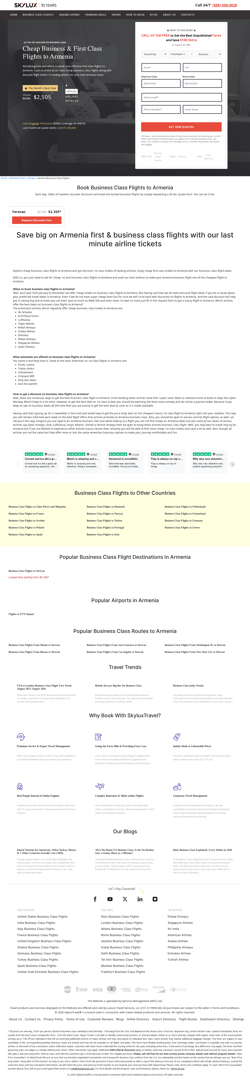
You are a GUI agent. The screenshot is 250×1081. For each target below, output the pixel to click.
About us (169, 14)
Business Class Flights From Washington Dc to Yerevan (195, 645)
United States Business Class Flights (42, 916)
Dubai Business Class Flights (120, 947)
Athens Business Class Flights (121, 929)
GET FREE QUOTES (181, 127)
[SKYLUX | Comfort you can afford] (35, 5)
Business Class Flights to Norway (105, 513)
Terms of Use (75, 1019)
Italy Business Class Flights (36, 929)
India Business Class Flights (36, 923)
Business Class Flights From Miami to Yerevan (34, 645)
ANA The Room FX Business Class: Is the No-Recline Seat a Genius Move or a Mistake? (124, 851)
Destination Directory (215, 1019)
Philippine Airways (180, 947)
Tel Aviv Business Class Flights (122, 959)
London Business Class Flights (122, 923)
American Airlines (180, 935)
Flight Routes (188, 1019)
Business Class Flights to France (26, 513)
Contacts (188, 14)
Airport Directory (164, 1019)
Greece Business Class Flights (38, 947)
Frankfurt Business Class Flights (123, 972)
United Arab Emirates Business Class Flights (47, 972)
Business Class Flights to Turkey (104, 520)
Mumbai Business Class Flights (122, 966)
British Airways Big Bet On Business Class (118, 685)
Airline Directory (138, 1019)
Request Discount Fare (37, 220)
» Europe (30, 178)
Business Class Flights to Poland (26, 527)
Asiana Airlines (178, 941)
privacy (148, 144)
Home (13, 14)
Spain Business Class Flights (36, 966)
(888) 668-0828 (224, 5)
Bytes (154, 14)
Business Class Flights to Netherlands (185, 506)
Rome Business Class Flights (120, 935)
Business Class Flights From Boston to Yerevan (34, 652)
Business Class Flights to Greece (182, 527)
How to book (135, 14)
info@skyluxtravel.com (82, 1068)
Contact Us (33, 1019)
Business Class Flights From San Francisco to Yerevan (116, 645)
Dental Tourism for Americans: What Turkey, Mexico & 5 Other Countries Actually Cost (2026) (46, 851)
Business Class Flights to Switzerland (185, 513)
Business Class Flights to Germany (184, 520)
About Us (15, 1019)
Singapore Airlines (180, 923)
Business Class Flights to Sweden (27, 520)
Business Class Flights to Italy (103, 534)
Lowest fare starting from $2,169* (29, 577)
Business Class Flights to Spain (26, 534)
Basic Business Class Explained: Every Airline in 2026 (202, 850)
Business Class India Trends (188, 685)
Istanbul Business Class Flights (122, 941)
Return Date (188, 76)
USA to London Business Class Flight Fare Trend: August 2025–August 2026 (44, 687)
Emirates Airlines (179, 953)
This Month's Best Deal (41, 88)
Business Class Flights (38, 14)
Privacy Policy (53, 1019)
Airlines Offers (69, 14)
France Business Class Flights (37, 935)
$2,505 (42, 96)
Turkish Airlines (178, 959)
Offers (116, 14)
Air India (173, 929)
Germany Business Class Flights (39, 953)
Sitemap (238, 1019)
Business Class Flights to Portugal (105, 527)
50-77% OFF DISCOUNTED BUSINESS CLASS (45, 42)
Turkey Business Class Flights (37, 959)
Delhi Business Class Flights (120, 953)
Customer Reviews (100, 1019)
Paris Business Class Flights (120, 916)
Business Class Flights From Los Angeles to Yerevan (115, 652)
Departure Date (149, 76)
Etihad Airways (178, 916)
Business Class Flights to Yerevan (27, 571)
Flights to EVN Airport (21, 614)
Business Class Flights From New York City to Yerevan (195, 652)
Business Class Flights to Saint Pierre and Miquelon (37, 506)
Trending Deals (95, 14)
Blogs (120, 1019)
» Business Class (16, 178)
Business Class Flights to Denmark (106, 506)
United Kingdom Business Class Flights (44, 941)
